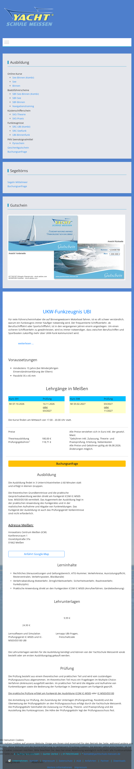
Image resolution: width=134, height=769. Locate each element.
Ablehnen (37, 762)
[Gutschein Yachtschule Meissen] (66, 247)
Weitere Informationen (59, 767)
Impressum (81, 767)
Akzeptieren (12, 762)
